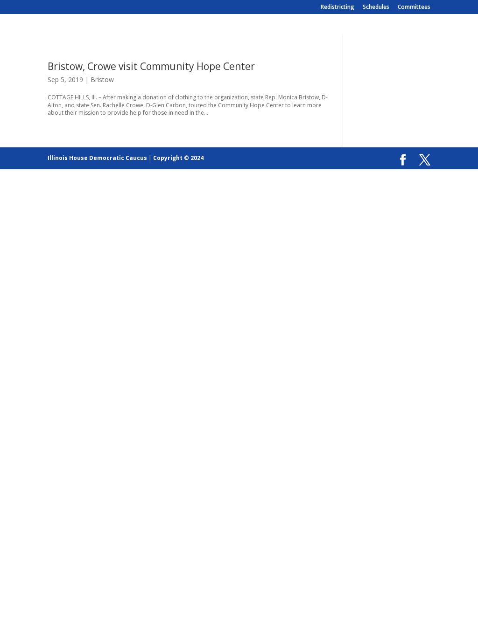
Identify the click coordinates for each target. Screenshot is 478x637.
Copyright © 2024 (178, 158)
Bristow (102, 79)
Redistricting (337, 7)
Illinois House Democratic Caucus (97, 158)
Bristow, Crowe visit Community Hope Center (151, 66)
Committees (414, 7)
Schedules (376, 7)
